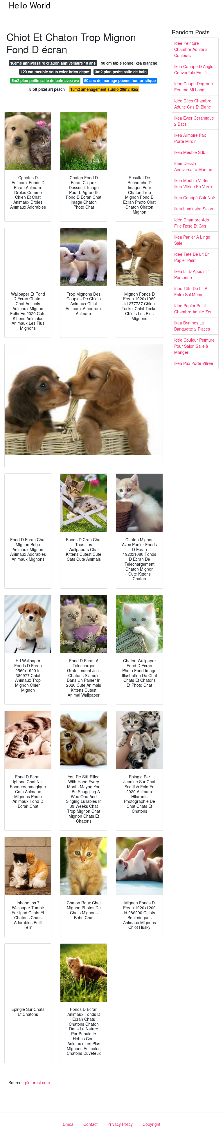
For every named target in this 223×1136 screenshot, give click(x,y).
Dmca (68, 1124)
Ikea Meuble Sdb (189, 152)
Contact (90, 1124)
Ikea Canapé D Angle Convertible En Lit (193, 69)
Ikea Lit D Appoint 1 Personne (192, 274)
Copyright (151, 1124)
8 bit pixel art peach (47, 89)
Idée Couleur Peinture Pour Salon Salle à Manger (194, 346)
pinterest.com (37, 1082)
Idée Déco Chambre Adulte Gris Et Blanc (192, 104)
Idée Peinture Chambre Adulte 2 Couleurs (191, 49)
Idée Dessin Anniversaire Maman (193, 166)
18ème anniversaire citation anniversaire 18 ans (53, 63)
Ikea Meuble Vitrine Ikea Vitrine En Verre (193, 183)
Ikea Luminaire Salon (193, 209)
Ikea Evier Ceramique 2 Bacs (194, 121)
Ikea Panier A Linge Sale (192, 240)
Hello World (30, 4)
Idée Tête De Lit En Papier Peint (192, 257)
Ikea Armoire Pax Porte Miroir (190, 138)
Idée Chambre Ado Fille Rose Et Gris (191, 223)
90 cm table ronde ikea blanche (129, 63)
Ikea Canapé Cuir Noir (194, 197)
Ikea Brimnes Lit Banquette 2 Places (192, 326)
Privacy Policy (120, 1124)
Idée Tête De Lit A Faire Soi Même (190, 291)
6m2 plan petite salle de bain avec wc (45, 80)
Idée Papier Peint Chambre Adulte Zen (193, 309)
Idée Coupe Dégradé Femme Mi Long (193, 87)
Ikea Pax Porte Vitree (193, 363)
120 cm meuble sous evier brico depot (55, 71)
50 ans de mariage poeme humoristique (120, 80)
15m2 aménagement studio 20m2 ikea (104, 89)
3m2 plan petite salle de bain (121, 71)
